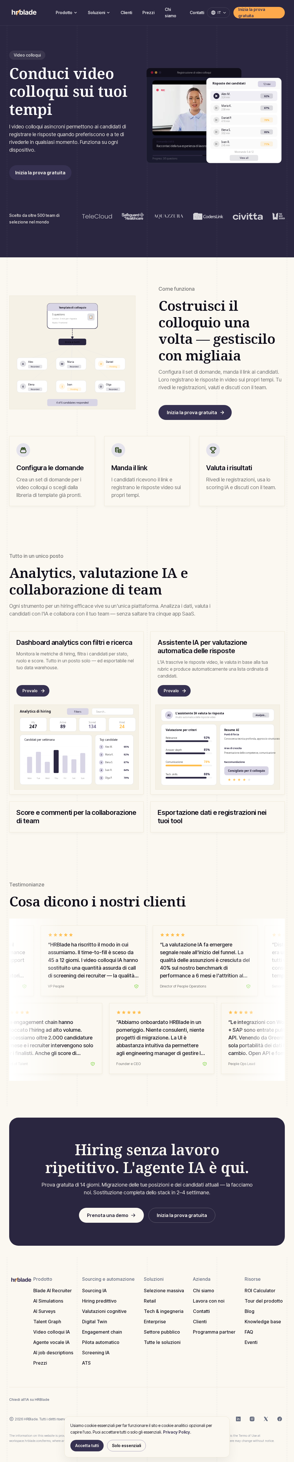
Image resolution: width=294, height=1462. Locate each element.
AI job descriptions (53, 1352)
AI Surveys (44, 1311)
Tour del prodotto (264, 1301)
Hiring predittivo (99, 1301)
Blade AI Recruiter (52, 1290)
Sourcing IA (94, 1290)
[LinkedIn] (238, 1419)
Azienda (201, 1279)
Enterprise (155, 1321)
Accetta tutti (87, 1445)
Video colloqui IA (51, 1332)
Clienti (126, 12)
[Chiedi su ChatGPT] (59, 1399)
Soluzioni (96, 12)
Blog (249, 1311)
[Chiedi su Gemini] (97, 1399)
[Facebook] (279, 1419)
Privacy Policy (176, 1432)
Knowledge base (263, 1321)
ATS (86, 1363)
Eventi (251, 1342)
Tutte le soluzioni (162, 1342)
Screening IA (95, 1352)
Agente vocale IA (51, 1342)
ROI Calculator (260, 1290)
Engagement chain (102, 1332)
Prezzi (148, 12)
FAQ (249, 1332)
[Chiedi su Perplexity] (84, 1399)
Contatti (197, 12)
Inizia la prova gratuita (251, 12)
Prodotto (64, 12)
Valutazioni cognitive (104, 1311)
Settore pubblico (162, 1332)
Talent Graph (47, 1321)
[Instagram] (252, 1419)
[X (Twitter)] (266, 1419)
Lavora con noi (209, 1301)
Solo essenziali (126, 1445)
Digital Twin (94, 1321)
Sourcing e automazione (108, 1279)
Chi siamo (170, 12)
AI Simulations (48, 1301)
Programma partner (214, 1332)
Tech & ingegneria (163, 1311)
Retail (150, 1301)
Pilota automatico (100, 1342)
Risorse (253, 1279)
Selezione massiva (164, 1290)
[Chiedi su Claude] (72, 1399)
